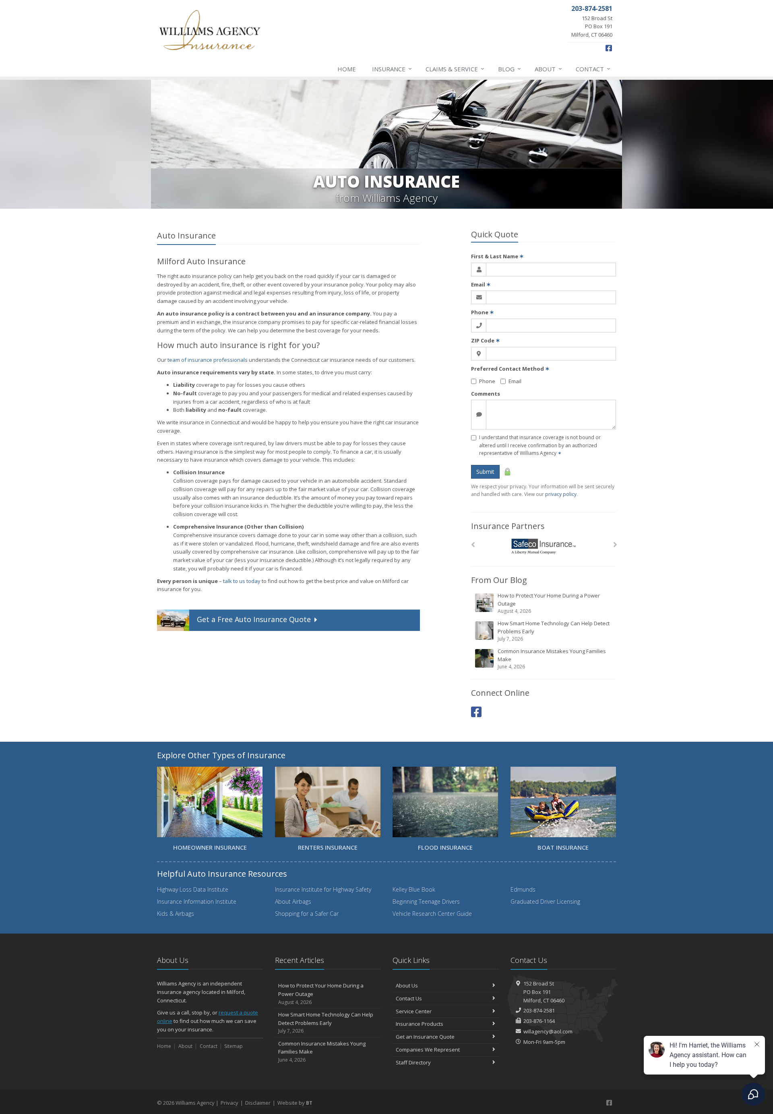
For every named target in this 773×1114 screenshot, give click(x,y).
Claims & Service (455, 68)
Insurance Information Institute (196, 901)
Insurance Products (419, 1023)
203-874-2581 (539, 1010)
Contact (593, 68)
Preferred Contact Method (510, 368)
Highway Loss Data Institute (192, 889)
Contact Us (409, 998)
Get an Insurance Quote (425, 1036)
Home (346, 69)
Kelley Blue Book (414, 889)
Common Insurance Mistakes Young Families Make (552, 658)
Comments (485, 393)
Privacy (229, 1102)
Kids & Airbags (175, 913)
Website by (294, 1102)
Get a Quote (254, 619)
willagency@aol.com (548, 1031)
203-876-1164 (539, 1021)
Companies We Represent (428, 1049)
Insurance (392, 68)
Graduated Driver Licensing (545, 901)
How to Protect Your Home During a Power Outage (549, 603)
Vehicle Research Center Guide (432, 913)
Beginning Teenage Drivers (426, 901)
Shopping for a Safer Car (307, 913)
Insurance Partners (508, 526)
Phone (482, 312)
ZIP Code (485, 340)
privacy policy (561, 494)
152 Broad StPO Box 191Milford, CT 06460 (543, 992)
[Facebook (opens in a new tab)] (476, 711)
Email (481, 284)
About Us (407, 985)
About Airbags (293, 901)
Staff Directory (413, 1062)
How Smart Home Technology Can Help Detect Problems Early (554, 631)
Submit (485, 471)
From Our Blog (499, 580)
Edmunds (523, 889)
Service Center (414, 1011)
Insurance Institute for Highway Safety (323, 889)
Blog (509, 68)
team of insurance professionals (207, 359)
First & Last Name (497, 256)
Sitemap (233, 1046)
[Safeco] (544, 546)
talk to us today (241, 581)
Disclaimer (258, 1102)
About (548, 68)
